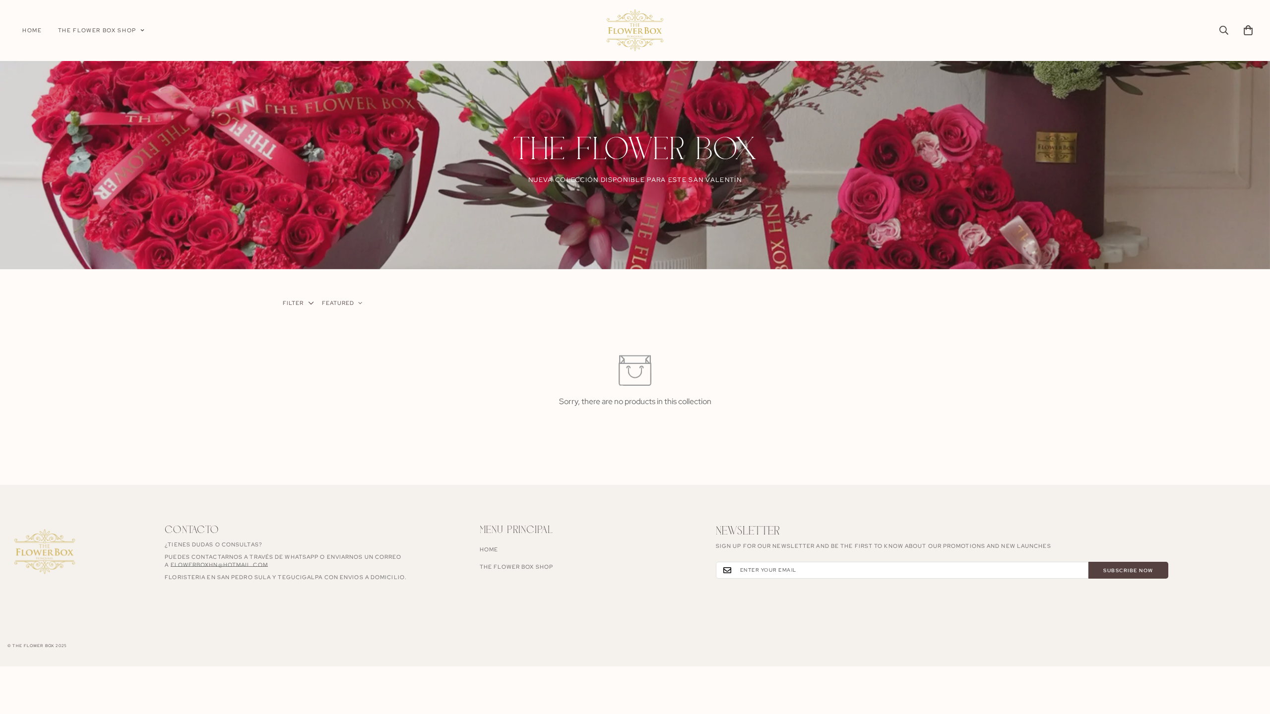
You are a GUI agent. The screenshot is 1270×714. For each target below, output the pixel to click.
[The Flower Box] (635, 30)
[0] (1248, 30)
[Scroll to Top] (1250, 660)
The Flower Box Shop (97, 30)
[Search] (1224, 30)
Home (32, 30)
